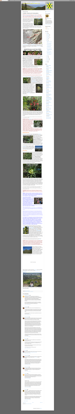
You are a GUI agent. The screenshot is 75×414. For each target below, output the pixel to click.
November (48, 35)
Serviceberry (24, 146)
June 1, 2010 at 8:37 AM (27, 304)
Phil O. (25, 350)
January (48, 59)
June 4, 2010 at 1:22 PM (27, 371)
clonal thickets (38, 46)
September (48, 37)
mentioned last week (25, 44)
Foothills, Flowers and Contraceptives (49, 54)
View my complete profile (48, 24)
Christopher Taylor (27, 295)
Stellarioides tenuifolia (48, 109)
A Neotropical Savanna (49, 114)
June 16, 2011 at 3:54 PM (28, 399)
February (48, 58)
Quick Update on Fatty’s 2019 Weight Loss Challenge (48, 92)
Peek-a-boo (47, 68)
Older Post (41, 402)
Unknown (26, 373)
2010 (46, 33)
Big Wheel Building (48, 65)
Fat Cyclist (47, 90)
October (48, 36)
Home (33, 402)
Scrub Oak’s (33, 44)
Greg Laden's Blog (48, 118)
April (47, 56)
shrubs (30, 291)
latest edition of (27, 15)
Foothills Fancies (48, 111)
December (48, 34)
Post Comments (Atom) (28, 403)
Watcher (26, 389)
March (47, 57)
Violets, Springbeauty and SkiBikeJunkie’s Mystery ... (49, 49)
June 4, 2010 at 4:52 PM (27, 378)
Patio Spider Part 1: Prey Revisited (49, 46)
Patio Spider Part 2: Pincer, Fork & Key (49, 45)
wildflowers (32, 291)
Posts (47, 27)
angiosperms (26, 291)
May (47, 55)
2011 (46, 32)
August (47, 38)
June (47, 40)
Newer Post (24, 402)
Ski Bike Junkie (27, 355)
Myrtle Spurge (38, 230)
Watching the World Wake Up (31, 3)
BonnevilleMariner (48, 97)
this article (36, 357)
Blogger (41, 408)
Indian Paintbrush (34, 81)
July (47, 39)
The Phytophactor (48, 80)
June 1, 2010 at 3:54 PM (27, 336)
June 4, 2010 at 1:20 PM (27, 364)
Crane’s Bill (24, 76)
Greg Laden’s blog (35, 15)
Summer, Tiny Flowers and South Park (49, 43)
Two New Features (48, 115)
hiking (28, 291)
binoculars (35, 269)
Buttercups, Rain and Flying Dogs (49, 52)
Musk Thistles (31, 227)
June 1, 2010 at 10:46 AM (28, 314)
